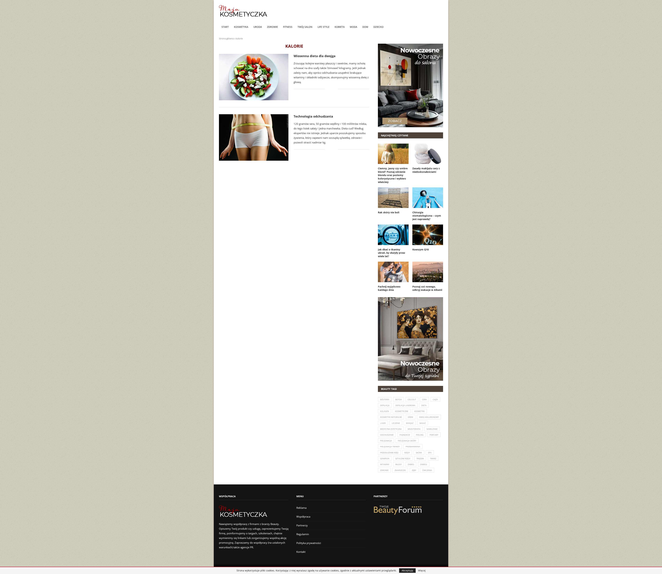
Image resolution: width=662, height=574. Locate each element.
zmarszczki (400, 470)
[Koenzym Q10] (427, 235)
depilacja (384, 405)
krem (410, 417)
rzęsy (407, 452)
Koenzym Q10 (420, 249)
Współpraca (303, 516)
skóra (419, 452)
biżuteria (384, 399)
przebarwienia (413, 446)
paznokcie (405, 435)
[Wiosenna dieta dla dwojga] (253, 77)
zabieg (411, 464)
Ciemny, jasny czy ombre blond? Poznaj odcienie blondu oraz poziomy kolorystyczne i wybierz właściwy (393, 175)
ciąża (435, 399)
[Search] (441, 27)
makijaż (409, 423)
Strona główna (226, 38)
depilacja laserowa (405, 405)
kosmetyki (419, 411)
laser (383, 423)
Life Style (323, 26)
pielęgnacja (386, 440)
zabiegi (423, 464)
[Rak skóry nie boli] (393, 197)
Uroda (257, 26)
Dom (365, 26)
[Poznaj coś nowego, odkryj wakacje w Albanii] (427, 272)
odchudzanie (387, 435)
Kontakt (300, 551)
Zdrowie (272, 26)
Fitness (287, 26)
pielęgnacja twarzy (390, 446)
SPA (430, 452)
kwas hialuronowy (429, 417)
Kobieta (340, 26)
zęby (414, 470)
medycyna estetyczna (391, 429)
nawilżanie (432, 429)
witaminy (384, 464)
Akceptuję (407, 570)
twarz (433, 458)
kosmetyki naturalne (391, 417)
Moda (353, 26)
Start (225, 26)
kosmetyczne (401, 411)
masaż (422, 423)
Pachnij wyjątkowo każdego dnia (389, 288)
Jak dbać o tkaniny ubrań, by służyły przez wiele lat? (391, 253)
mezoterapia (414, 429)
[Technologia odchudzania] (253, 137)
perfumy (434, 435)
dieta (424, 405)
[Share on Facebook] (330, 89)
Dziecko (378, 26)
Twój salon (305, 26)
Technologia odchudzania (313, 116)
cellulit (412, 399)
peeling (420, 435)
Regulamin (302, 534)
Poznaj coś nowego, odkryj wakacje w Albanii (427, 288)
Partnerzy (302, 525)
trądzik (420, 458)
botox (398, 399)
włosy (398, 464)
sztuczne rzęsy (402, 458)
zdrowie (384, 470)
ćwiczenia (427, 470)
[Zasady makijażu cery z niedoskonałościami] (427, 154)
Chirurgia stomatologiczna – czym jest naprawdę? (426, 216)
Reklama (301, 507)
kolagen (384, 411)
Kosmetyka (241, 26)
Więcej (422, 570)
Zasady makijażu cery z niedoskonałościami (426, 170)
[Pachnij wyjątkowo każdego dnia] (393, 272)
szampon (384, 458)
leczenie (396, 423)
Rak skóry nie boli (388, 212)
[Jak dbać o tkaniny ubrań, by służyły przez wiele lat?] (393, 235)
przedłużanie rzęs (389, 452)
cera (424, 399)
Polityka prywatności (308, 543)
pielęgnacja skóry (407, 440)
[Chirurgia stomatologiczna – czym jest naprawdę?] (427, 197)
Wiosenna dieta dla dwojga (314, 56)
